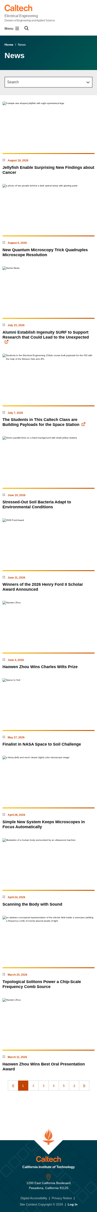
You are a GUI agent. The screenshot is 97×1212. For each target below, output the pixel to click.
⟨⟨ (13, 1086)
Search (13, 82)
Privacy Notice (62, 1198)
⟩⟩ (84, 1086)
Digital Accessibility (34, 1198)
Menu (9, 28)
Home (9, 44)
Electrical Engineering (30, 18)
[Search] (26, 28)
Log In (73, 1204)
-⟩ (74, 1086)
